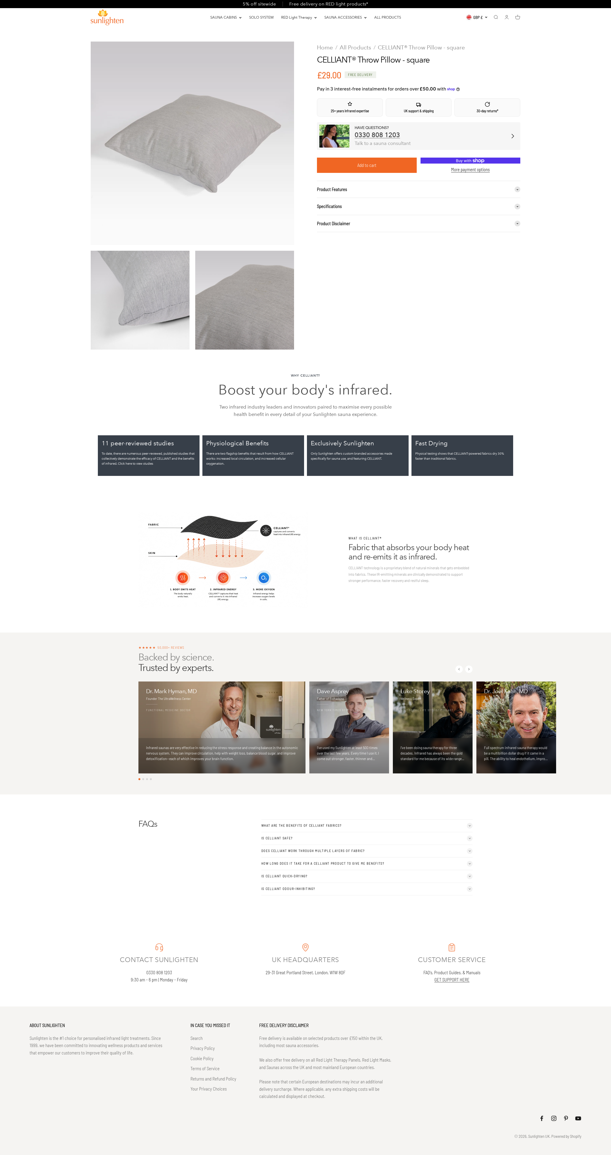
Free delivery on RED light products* (328, 4)
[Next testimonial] (469, 669)
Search (196, 1038)
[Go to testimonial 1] (139, 779)
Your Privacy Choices (208, 1088)
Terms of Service (205, 1068)
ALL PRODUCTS (387, 17)
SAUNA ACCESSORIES (343, 17)
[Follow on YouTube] (578, 1118)
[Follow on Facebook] (541, 1118)
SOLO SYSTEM (261, 17)
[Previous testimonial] (459, 669)
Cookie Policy (202, 1058)
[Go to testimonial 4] (151, 779)
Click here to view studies (135, 463)
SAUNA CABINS (223, 17)
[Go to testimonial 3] (147, 779)
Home (325, 47)
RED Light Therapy (296, 17)
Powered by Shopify (566, 1136)
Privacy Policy (202, 1048)
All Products (355, 47)
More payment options (470, 169)
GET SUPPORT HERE (451, 979)
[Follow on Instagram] (554, 1118)
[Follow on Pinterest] (566, 1118)
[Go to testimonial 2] (143, 779)
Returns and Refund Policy (213, 1078)
